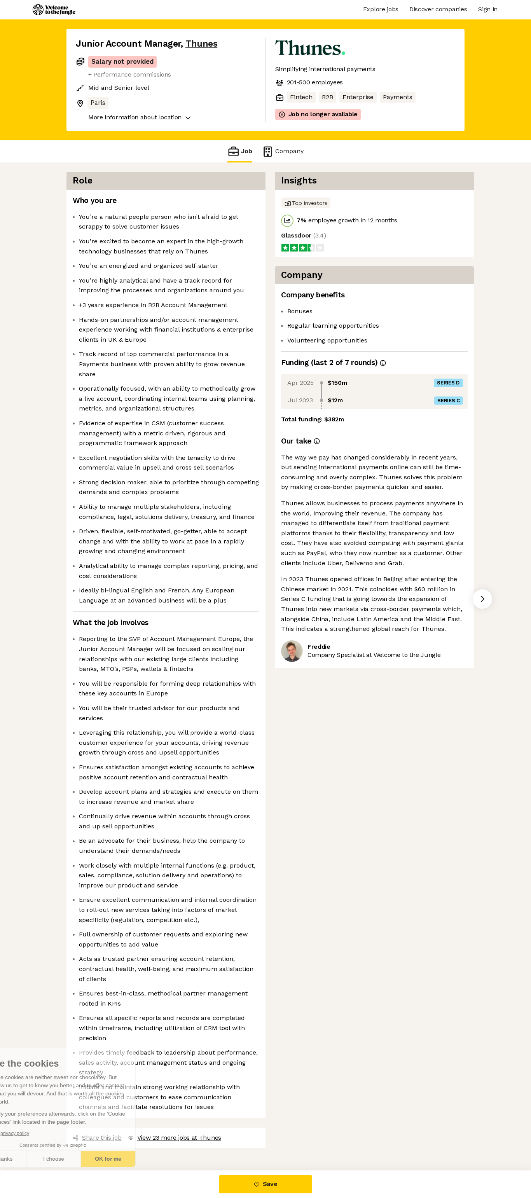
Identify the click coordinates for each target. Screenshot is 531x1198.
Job (246, 151)
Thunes (198, 43)
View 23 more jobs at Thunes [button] (177, 1128)
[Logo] (54, 9)
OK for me (144, 1159)
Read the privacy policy (40, 1133)
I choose (89, 1159)
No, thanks (35, 1159)
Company (287, 151)
